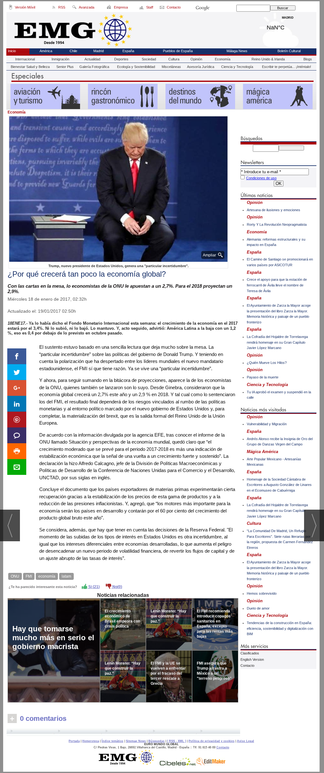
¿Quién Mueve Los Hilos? (267, 363)
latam (66, 576)
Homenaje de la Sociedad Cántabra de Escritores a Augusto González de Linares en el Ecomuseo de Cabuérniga (279, 484)
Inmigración (60, 59)
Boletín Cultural (289, 51)
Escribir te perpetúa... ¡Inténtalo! (286, 67)
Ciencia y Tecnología (237, 67)
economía (46, 576)
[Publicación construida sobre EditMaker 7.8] (210, 763)
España (128, 51)
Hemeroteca (90, 741)
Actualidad (92, 59)
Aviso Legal (245, 741)
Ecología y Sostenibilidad (136, 67)
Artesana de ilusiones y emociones (273, 210)
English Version (252, 659)
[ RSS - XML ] (176, 741)
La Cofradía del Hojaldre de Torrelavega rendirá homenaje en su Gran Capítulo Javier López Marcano (277, 342)
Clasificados (249, 653)
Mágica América (262, 451)
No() (116, 587)
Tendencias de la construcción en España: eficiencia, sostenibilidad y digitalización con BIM (280, 628)
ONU (15, 576)
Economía (222, 59)
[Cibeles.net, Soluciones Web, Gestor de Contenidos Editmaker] (177, 763)
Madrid (288, 26)
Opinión (196, 59)
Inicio (12, 51)
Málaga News (237, 51)
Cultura (173, 59)
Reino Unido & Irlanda (268, 59)
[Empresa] (109, 8)
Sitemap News (136, 741)
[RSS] (54, 8)
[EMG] (128, 763)
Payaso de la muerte (262, 377)
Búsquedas (156, 741)
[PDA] (10, 8)
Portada (74, 741)
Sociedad (149, 59)
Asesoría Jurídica (200, 67)
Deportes (121, 59)
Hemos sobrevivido (262, 593)
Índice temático (112, 741)
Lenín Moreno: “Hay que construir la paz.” (122, 668)
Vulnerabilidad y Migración (267, 424)
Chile (73, 51)
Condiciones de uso (261, 178)
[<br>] (123, 732)
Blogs (307, 59)
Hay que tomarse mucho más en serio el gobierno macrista (53, 637)
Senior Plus (65, 67)
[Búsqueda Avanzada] (74, 8)
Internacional (25, 59)
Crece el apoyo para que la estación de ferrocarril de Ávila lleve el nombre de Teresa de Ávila (277, 285)
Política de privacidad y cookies (211, 741)
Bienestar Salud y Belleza (30, 67)
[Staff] (142, 8)
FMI (29, 576)
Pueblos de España (178, 51)
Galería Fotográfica (94, 67)
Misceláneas (171, 67)
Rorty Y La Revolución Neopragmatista (277, 224)
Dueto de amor (258, 608)
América (46, 51)
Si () (93, 587)
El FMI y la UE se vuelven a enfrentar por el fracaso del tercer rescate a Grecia (168, 673)
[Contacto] (162, 8)
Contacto (247, 665)
